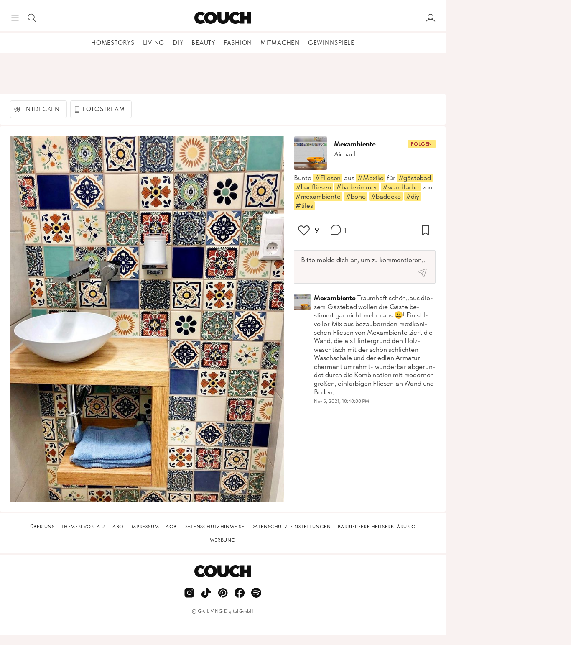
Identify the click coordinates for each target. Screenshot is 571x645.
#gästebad (414, 178)
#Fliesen (328, 178)
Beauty (203, 42)
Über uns (42, 527)
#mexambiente (318, 196)
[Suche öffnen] (32, 18)
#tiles (304, 205)
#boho (356, 196)
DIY (178, 42)
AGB (171, 527)
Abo (118, 527)
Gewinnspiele (331, 42)
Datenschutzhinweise (214, 527)
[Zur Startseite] (222, 18)
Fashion (238, 42)
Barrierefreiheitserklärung (377, 527)
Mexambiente (355, 144)
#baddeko (386, 196)
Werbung (223, 540)
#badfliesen (313, 187)
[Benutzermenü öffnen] (431, 18)
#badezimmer (356, 187)
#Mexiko (370, 178)
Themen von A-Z (83, 527)
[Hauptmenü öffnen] (15, 18)
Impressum (144, 527)
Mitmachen (280, 42)
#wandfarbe (400, 187)
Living (154, 42)
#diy (412, 196)
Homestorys (113, 42)
